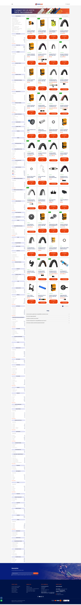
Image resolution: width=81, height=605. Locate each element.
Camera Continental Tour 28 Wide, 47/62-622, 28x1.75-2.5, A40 (64, 225)
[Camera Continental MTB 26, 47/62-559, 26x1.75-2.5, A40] (42, 72)
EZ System (14, 488)
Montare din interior (15, 542)
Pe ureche (14, 115)
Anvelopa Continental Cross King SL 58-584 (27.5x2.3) (64, 55)
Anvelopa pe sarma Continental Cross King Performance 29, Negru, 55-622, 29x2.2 (53, 106)
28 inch (14, 352)
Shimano (14, 152)
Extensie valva (14, 373)
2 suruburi (14, 551)
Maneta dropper (15, 368)
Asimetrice (14, 325)
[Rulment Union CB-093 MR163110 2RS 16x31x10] (53, 122)
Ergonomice (14, 322)
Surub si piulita (15, 553)
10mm (13, 193)
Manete (13, 25)
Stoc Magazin (14, 47)
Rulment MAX (14, 535)
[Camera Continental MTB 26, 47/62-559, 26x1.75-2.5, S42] (42, 216)
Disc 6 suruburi (15, 498)
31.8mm (14, 264)
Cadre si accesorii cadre (15, 26)
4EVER (13, 229)
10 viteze (14, 526)
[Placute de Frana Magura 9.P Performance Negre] (53, 192)
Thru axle (14, 561)
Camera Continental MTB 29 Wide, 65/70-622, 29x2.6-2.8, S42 (53, 248)
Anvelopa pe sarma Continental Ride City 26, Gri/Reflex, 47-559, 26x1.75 (31, 200)
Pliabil (13, 360)
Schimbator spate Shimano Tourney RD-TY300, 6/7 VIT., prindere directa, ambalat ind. (31, 272)
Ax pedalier (14, 107)
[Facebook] (38, 596)
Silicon (13, 401)
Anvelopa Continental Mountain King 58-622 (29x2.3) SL (64, 80)
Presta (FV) (14, 505)
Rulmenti (13, 30)
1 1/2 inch (14, 426)
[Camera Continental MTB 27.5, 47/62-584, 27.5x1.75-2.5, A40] (31, 46)
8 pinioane (14, 314)
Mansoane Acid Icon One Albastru (42, 296)
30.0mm (14, 70)
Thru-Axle (14, 271)
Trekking (14, 478)
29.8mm (14, 69)
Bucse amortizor (15, 369)
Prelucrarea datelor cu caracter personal (32, 588)
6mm (13, 183)
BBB (13, 39)
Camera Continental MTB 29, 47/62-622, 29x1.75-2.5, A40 (53, 296)
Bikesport (50, 29)
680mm (14, 416)
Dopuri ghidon (15, 340)
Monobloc (14, 108)
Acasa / (38, 6)
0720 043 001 (59, 593)
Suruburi (14, 106)
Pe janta (14, 500)
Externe (14, 382)
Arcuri (13, 165)
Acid (13, 37)
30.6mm (14, 71)
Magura (50, 198)
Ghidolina (14, 339)
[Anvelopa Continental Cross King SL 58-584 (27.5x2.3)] (64, 46)
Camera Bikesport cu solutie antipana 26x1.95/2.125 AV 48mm (53, 31)
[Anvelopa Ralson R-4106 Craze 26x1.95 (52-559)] (42, 192)
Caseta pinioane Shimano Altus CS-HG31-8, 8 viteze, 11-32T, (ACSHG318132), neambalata (31, 225)
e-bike (13, 439)
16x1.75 (13, 88)
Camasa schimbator (15, 460)
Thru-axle (14, 370)
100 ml (13, 222)
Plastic (13, 400)
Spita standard (15, 244)
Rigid (13, 361)
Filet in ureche (14, 559)
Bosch (13, 42)
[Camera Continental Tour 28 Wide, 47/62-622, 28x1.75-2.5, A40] (64, 216)
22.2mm (14, 266)
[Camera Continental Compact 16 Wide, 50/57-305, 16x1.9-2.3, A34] (64, 145)
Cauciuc (14, 399)
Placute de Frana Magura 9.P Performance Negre (52, 200)
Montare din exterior (15, 543)
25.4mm (14, 265)
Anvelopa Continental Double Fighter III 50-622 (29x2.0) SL (64, 31)
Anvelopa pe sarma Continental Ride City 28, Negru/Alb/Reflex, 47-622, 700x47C (53, 80)
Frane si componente (15, 21)
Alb (13, 175)
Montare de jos (15, 544)
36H (13, 248)
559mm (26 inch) (15, 279)
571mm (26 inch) (15, 278)
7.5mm (13, 209)
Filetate (14, 383)
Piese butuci (14, 292)
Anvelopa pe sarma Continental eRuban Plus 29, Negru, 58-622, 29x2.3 (53, 272)
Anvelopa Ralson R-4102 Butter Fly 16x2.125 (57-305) (31, 248)
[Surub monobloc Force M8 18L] (31, 122)
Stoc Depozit (14, 46)
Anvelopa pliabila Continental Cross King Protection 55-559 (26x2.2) (30, 154)
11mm (13, 194)
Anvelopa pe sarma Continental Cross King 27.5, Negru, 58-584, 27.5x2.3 (42, 248)
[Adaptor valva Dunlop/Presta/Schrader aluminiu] (42, 122)
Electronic (14, 123)
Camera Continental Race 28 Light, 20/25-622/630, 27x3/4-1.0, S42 (42, 31)
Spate (13, 140)
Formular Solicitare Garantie (16, 586)
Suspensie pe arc (15, 218)
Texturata (14, 323)
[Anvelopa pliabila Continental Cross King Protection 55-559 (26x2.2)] (31, 145)
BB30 (13, 111)
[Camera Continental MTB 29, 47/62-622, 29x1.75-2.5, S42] (31, 97)
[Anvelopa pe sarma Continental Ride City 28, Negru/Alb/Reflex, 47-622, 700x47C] (53, 72)
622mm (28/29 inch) (15, 275)
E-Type (14, 117)
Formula (14, 156)
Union (28, 174)
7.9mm (13, 208)
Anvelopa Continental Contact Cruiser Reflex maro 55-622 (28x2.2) (64, 106)
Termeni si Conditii (29, 587)
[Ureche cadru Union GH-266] (42, 168)
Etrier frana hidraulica (16, 256)
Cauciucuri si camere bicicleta (16, 22)
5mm (13, 182)
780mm (14, 413)
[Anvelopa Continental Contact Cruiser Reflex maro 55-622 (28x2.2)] (64, 97)
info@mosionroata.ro (60, 594)
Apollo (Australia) (15, 234)
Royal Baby (61, 198)
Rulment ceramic (15, 533)
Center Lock (14, 452)
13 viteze (14, 523)
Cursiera (14, 477)
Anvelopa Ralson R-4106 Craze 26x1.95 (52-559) (41, 200)
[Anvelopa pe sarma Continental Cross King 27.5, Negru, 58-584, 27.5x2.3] (42, 240)
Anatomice (14, 324)
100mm (14, 56)
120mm (14, 60)
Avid (13, 38)
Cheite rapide (14, 291)
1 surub (13, 552)
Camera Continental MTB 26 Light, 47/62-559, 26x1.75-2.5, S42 (31, 31)
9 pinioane (14, 313)
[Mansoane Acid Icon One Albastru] (42, 287)
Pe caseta (14, 437)
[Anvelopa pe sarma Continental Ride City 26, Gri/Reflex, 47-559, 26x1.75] (31, 192)
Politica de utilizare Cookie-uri (30, 589)
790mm (14, 412)
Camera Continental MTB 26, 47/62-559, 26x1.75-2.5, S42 (42, 225)
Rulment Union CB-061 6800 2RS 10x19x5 (31, 177)
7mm (13, 184)
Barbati (14, 282)
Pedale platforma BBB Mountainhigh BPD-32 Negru (53, 225)
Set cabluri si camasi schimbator (17, 462)
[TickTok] (41, 596)
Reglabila (14, 133)
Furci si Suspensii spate (15, 27)
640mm (14, 417)
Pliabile (14, 334)
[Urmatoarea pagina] (68, 306)
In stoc (13, 48)
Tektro (13, 157)
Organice (14, 144)
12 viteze (14, 524)
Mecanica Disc (15, 255)
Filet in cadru (14, 560)
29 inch (14, 351)
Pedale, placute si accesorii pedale (17, 28)
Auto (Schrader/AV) (15, 504)
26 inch (14, 356)
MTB (13, 303)
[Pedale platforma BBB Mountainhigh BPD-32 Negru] (53, 216)
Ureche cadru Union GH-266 (41, 177)
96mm (13, 238)
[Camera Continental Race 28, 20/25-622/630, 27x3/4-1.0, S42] (31, 72)
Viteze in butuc (15, 298)
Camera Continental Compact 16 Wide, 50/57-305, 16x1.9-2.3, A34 (64, 154)
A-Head (14, 132)
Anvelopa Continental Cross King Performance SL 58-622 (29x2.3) (42, 154)
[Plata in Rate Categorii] (40, 11)
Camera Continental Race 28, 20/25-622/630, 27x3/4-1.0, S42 (31, 80)
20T (13, 99)
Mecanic (14, 124)
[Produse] (12, 4)
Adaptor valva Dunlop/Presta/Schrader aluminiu (42, 130)
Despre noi (28, 586)
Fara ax (14, 489)
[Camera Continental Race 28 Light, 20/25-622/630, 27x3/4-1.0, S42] (42, 23)
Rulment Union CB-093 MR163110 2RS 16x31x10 (53, 130)
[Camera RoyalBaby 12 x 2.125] (64, 192)
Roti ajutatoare (15, 469)
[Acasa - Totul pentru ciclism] (39, 4)
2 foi (13, 344)
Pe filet (13, 438)
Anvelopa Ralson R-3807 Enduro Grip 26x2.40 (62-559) (52, 55)
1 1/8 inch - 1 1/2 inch (15, 428)
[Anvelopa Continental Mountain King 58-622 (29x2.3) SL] (64, 72)
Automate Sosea (15, 332)
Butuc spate (14, 290)
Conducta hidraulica (15, 461)
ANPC (27, 592)
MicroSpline (14, 436)
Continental (29, 29)
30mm (13, 487)
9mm (13, 186)
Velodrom (14, 299)
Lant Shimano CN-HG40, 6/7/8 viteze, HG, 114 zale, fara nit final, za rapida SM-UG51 (64, 272)
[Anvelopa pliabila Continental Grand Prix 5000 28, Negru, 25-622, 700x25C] (42, 97)
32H (13, 247)
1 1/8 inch (14, 425)
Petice (13, 495)
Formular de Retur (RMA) (15, 587)
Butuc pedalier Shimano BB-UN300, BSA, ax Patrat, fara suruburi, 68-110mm (52, 177)
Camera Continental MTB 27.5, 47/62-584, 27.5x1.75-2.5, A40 (31, 55)
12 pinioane (14, 309)
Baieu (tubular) (15, 362)
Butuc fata (14, 289)
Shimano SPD (14, 444)
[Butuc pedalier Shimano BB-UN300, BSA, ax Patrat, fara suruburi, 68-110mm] (53, 168)
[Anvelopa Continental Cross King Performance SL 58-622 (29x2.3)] (42, 145)
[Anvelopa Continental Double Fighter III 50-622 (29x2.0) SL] (64, 23)
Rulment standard (15, 532)
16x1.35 (13, 87)
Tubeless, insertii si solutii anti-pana (17, 24)
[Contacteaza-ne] (67, 4)
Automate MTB (15, 331)
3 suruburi (14, 550)
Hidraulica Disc (15, 254)
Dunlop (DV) (14, 506)
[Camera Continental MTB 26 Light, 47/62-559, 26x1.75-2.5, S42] (31, 23)
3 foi (13, 343)
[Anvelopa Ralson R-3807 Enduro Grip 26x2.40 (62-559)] (53, 46)
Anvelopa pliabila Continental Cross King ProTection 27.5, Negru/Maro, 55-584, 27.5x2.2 (42, 272)
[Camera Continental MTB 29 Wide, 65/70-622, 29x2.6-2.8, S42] (53, 240)
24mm (13, 486)
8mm (13, 185)
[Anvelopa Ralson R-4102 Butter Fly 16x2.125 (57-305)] (31, 240)
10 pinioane (14, 312)
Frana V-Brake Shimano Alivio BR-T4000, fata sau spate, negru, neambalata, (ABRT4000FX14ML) (30, 296)
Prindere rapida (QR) (15, 270)
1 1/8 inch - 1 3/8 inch (15, 427)
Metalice (14, 147)
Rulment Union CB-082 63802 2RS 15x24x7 (64, 248)
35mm (13, 263)
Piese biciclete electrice (15, 31)
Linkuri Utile (28, 584)
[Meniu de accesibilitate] (1, 598)
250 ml (13, 221)
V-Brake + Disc (15, 513)
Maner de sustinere (15, 161)
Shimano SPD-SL (15, 447)
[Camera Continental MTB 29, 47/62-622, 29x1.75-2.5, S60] (64, 122)
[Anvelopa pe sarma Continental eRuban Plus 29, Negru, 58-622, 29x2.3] (53, 263)
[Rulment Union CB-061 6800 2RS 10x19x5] (31, 168)
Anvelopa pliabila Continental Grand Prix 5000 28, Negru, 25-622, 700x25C (42, 106)
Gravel (13, 300)
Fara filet (14, 388)
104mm (14, 239)
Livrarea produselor (14, 589)
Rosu (14, 173)
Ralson (50, 52)
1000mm (14, 55)
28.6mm (14, 78)
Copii (13, 479)
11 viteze (14, 525)
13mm (13, 195)
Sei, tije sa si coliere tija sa (15, 23)
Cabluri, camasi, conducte (15, 29)
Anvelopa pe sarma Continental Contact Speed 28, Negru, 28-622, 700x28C (64, 177)
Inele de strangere (15, 321)
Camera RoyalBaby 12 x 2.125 (64, 200)
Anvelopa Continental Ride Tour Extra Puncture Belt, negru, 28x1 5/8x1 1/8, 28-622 (42, 55)
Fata (13, 139)
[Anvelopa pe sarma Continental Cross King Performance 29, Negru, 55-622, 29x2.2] (53, 97)
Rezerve (14, 435)
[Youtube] (39, 596)
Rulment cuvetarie (15, 534)
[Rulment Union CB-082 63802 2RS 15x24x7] (64, 240)
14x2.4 (13, 86)
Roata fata (14, 466)
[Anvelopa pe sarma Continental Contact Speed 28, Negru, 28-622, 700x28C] (64, 168)
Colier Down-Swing (15, 116)
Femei (13, 283)
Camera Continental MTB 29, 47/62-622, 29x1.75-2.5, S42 (31, 106)
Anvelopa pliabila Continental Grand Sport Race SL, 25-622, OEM (53, 154)
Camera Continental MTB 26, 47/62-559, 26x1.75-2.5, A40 (42, 80)
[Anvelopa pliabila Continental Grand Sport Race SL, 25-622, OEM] (53, 145)
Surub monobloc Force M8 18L (31, 130)
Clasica (14, 134)
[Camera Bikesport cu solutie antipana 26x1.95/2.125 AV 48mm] (53, 23)
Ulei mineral (14, 539)
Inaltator (14, 135)
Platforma (14, 330)
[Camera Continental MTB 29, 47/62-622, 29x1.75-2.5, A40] (53, 287)
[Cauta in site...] (66, 4)
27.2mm (14, 68)
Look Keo (14, 445)
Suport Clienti (14, 584)
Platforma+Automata (15, 333)
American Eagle (15, 233)
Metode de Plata (14, 588)
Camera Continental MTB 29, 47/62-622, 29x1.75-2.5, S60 (64, 130)
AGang (13, 230)
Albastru (14, 174)
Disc (13, 509)
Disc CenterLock (15, 499)
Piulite (13, 272)
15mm (13, 198)
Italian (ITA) (14, 391)
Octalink (14, 490)
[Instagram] (43, 596)
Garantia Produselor (15, 592)
